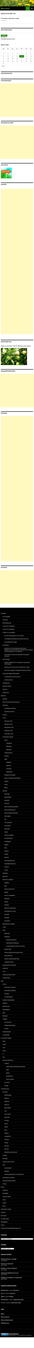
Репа (5, 847)
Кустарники (7, 1168)
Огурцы (6, 1120)
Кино (4, 1199)
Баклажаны (7, 797)
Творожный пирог (19, 1299)
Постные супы (8, 733)
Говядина (9, 743)
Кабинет (5, 1003)
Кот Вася (7, 1082)
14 (21, 56)
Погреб (6, 1028)
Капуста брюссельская (11, 813)
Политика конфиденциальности (11, 1228)
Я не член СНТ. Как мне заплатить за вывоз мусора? (16, 655)
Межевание (6, 683)
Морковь (7, 828)
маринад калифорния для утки (9, 1273)
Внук (4, 1041)
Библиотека (6, 1006)
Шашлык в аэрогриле (7, 1263)
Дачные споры (7, 686)
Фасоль (6, 857)
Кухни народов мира (9, 974)
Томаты (6, 1139)
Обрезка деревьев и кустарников (14, 1174)
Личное (3, 1212)
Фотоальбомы (7, 623)
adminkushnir (4, 1290)
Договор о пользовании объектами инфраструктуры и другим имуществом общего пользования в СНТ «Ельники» (18, 650)
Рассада (5, 1158)
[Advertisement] (17, 100)
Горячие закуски (9, 711)
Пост (4, 971)
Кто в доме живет (6, 1038)
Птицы (6, 1085)
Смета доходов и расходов (11, 673)
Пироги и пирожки (10, 908)
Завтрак (5, 698)
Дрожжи (7, 933)
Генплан (5, 619)
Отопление (6, 1034)
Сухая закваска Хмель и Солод (15, 946)
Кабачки (6, 800)
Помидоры (7, 841)
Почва (4, 1183)
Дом (2, 981)
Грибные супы (8, 730)
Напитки (5, 968)
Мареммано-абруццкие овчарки (15, 1066)
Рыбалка (5, 1190)
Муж (4, 1047)
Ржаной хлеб (8, 955)
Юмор (2, 1225)
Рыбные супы (8, 724)
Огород (5, 1092)
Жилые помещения (8, 1000)
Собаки (6, 1063)
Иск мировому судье (10, 642)
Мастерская (7, 1022)
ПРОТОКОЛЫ (6, 659)
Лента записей (5, 1317)
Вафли (6, 892)
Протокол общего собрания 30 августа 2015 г (17, 670)
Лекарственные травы (9, 1180)
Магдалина (9, 1076)
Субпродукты (8, 752)
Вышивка (5, 1193)
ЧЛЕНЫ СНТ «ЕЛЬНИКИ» (9, 632)
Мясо (6, 740)
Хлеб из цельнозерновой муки (13, 952)
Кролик (8, 765)
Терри (2, 1296)
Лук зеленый (8, 822)
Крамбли (6, 898)
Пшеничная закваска (12, 943)
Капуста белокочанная (11, 806)
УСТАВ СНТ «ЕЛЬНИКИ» (8, 629)
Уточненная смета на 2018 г (12, 676)
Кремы (6, 901)
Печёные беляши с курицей (8, 1259)
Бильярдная (6, 1009)
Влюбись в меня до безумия (9, 1268)
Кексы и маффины (9, 895)
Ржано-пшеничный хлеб (11, 958)
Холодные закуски (10, 708)
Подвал (5, 1019)
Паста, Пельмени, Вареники (12, 778)
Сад (4, 1164)
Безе (5, 885)
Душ (4, 1012)
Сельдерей (7, 1136)
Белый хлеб (7, 949)
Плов (5, 784)
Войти (2, 1314)
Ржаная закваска (11, 939)
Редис (6, 1126)
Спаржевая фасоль (10, 863)
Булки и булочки (9, 889)
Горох (6, 870)
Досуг (2, 1187)
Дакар (8, 1072)
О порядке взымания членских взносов (16, 638)
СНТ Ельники (6, 616)
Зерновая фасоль (9, 860)
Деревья (6, 1171)
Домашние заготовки (9, 965)
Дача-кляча (5, 8)
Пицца (6, 781)
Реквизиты (6, 692)
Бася (7, 1069)
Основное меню (32, 8)
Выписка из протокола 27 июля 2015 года (16, 667)
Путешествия (5, 1218)
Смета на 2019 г (8, 679)
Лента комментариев (7, 1320)
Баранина (9, 746)
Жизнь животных (8, 1060)
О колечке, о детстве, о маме (10, 18)
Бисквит (6, 882)
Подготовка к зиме (8, 1161)
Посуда (6, 993)
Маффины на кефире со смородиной (11, 1277)
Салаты (5, 714)
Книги (4, 1202)
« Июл (3, 66)
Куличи (6, 904)
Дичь (5, 759)
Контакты (16, 1290)
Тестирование (8, 996)
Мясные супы (8, 721)
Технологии (6, 977)
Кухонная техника (9, 987)
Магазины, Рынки (6, 1209)
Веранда (5, 1015)
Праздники (4, 1221)
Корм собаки (10, 1079)
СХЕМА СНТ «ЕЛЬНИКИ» (9, 626)
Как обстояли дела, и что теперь (14, 635)
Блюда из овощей (9, 775)
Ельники (3, 613)
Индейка (8, 762)
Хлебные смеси (8, 962)
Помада (6, 917)
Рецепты (3, 695)
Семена (5, 1155)
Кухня (4, 984)
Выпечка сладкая (8, 879)
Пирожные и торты (10, 911)
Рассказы (3, 1215)
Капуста (6, 803)
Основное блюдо (8, 736)
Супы (4, 717)
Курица (6, 756)
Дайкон (6, 1098)
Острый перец (8, 838)
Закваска (7, 936)
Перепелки (9, 771)
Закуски (5, 705)
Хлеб (4, 930)
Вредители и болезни (10, 1152)
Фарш (6, 787)
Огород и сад (5, 1088)
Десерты (5, 876)
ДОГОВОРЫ (6, 645)
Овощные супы (9, 727)
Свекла (6, 851)
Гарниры (5, 873)
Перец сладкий (8, 835)
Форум (11, 1296)
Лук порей (7, 825)
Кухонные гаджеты (10, 990)
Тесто (4, 927)
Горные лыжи (7, 1196)
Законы (5, 689)
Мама (4, 1044)
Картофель (7, 816)
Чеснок (6, 866)
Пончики (7, 920)
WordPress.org (5, 1323)
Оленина (8, 768)
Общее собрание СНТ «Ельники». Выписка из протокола (17, 663)
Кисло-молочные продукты (11, 702)
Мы (4, 1057)
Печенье (6, 914)
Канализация (7, 1031)
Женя (4, 1050)
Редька (6, 844)
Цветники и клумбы (8, 1177)
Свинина (8, 749)
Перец (6, 832)
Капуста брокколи (9, 809)
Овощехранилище (9, 1025)
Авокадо (7, 794)
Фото (4, 1206)
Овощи (5, 790)
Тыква (6, 854)
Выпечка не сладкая (9, 924)
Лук (5, 819)
